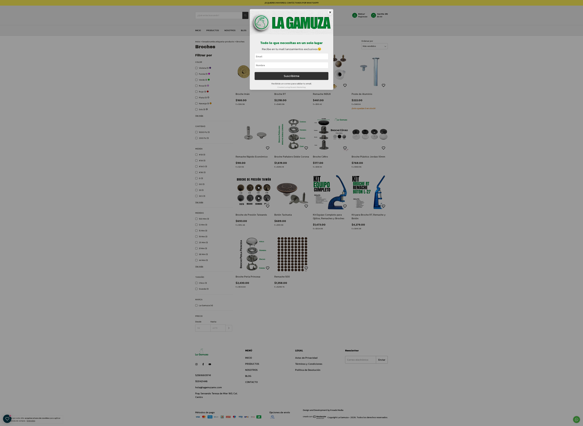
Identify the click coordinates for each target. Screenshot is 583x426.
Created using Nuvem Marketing (291, 87)
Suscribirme (291, 76)
